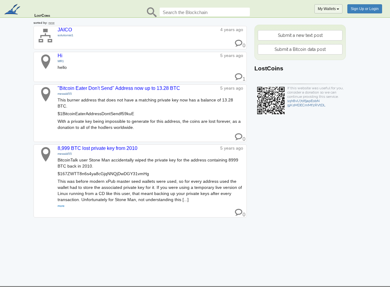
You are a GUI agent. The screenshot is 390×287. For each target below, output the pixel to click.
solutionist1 (65, 35)
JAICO (65, 29)
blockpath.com (13, 10)
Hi (60, 55)
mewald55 (65, 93)
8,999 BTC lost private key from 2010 (97, 148)
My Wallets (327, 9)
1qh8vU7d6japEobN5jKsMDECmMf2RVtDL (306, 103)
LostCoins (42, 15)
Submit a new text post (300, 35)
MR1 (61, 61)
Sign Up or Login (365, 9)
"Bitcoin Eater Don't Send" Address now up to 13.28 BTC (119, 88)
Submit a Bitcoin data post (300, 49)
